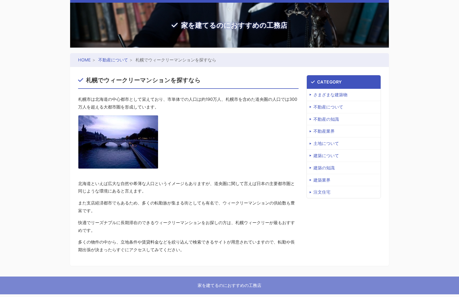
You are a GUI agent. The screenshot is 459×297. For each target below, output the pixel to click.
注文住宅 (321, 192)
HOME (84, 59)
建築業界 (321, 180)
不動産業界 (324, 131)
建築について (326, 155)
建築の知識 (324, 167)
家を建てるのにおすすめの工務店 (234, 25)
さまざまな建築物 (330, 94)
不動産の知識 (326, 119)
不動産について (113, 59)
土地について (326, 143)
